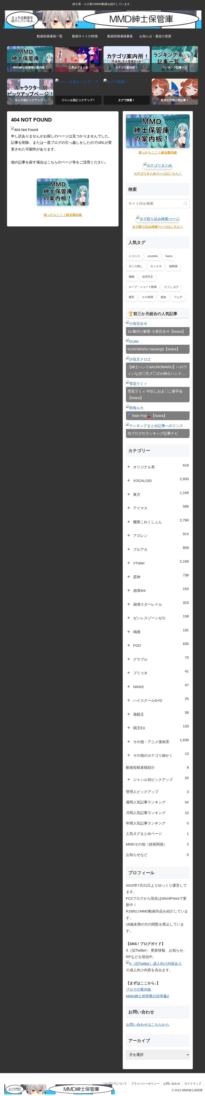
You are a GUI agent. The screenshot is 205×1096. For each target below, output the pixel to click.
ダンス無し (136, 266)
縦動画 (173, 266)
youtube (153, 256)
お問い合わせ (171, 1083)
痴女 (163, 297)
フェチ (178, 297)
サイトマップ (192, 1083)
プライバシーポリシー (145, 1083)
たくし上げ (171, 286)
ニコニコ (134, 256)
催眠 (131, 276)
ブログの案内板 (138, 990)
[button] (185, 203)
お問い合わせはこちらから (147, 1025)
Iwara (168, 256)
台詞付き (147, 276)
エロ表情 (147, 297)
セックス (156, 266)
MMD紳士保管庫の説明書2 (147, 996)
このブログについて (114, 1083)
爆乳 (131, 297)
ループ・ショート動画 (143, 286)
